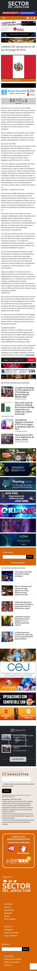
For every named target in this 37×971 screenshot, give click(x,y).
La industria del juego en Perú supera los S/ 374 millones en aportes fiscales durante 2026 (24, 392)
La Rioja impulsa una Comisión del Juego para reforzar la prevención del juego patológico (24, 636)
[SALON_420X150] (18, 511)
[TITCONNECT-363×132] (18, 699)
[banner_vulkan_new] (18, 86)
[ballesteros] (18, 685)
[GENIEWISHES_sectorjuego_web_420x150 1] (18, 655)
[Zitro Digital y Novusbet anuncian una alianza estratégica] (7, 576)
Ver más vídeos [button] (18, 759)
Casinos (7, 907)
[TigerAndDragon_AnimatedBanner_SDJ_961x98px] (18, 13)
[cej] (18, 670)
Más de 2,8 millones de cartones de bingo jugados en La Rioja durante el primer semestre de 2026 (23, 590)
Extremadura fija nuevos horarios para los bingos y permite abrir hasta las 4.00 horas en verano (24, 605)
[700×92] (18, 377)
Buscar (29, 557)
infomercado (30, 355)
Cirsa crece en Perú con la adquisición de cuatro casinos (24, 437)
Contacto (8, 965)
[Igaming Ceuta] (18, 484)
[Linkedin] (31, 18)
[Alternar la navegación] (3, 18)
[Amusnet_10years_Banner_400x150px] (18, 470)
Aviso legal (8, 956)
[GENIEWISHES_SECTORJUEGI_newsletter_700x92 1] (18, 41)
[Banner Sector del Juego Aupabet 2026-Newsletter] (18, 360)
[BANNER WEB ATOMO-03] (18, 540)
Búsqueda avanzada (18, 562)
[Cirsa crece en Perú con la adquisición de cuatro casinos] (7, 439)
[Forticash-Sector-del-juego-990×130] (18, 35)
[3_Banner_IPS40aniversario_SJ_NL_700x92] (18, 372)
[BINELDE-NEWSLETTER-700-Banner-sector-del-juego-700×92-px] (18, 366)
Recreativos (9, 910)
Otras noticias (10, 919)
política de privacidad (22, 784)
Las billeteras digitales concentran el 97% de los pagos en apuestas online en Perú (24, 424)
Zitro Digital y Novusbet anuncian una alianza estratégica (23, 574)
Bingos (7, 916)
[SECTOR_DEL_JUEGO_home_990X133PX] (18, 24)
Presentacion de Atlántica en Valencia (23, 747)
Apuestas (5, 80)
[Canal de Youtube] (27, 18)
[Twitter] (34, 18)
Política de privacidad (12, 959)
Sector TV (8, 927)
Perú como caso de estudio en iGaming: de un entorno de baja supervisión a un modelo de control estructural (24, 408)
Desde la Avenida (11, 933)
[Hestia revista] (18, 101)
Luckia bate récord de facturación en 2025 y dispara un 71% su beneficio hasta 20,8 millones (22, 621)
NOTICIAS (8, 904)
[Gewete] (18, 526)
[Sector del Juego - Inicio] (18, 5)
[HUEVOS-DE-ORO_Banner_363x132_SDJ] (18, 455)
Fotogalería (8, 930)
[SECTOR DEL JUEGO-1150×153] (18, 29)
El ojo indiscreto (10, 936)
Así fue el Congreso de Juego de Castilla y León (23, 736)
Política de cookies (12, 962)
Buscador (9, 552)
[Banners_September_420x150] (18, 714)
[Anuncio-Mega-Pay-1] (18, 498)
